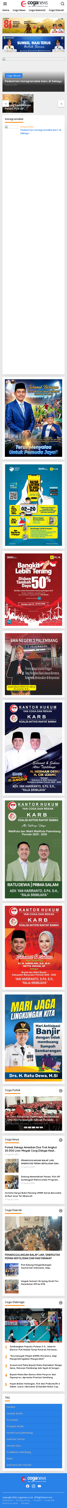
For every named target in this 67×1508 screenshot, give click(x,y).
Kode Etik (49, 1500)
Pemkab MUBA (15, 1413)
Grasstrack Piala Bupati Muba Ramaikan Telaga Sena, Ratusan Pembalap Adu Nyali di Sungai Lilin (36, 1366)
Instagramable (27, 126)
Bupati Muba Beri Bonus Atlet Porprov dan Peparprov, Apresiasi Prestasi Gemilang (33, 1376)
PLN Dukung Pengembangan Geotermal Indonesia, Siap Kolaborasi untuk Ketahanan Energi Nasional (40, 1266)
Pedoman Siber (10, 1503)
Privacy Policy (23, 1500)
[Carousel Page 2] (29, 1127)
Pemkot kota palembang (20, 1432)
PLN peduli (12, 1419)
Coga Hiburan (14, 75)
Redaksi (25, 1503)
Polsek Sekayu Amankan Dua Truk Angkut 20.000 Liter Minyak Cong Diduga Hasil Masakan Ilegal (31, 1149)
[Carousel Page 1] (25, 1127)
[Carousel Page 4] (37, 1127)
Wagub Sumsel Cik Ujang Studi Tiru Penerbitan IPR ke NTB (40, 1282)
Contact (37, 1500)
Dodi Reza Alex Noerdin (19, 1464)
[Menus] (5, 4)
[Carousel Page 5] (41, 1127)
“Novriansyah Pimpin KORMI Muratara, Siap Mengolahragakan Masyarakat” (33, 1357)
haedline (11, 1406)
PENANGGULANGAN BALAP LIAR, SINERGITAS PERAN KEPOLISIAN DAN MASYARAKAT (39, 1162)
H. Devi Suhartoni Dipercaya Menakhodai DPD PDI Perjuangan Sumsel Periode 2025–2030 (33, 1118)
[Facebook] (28, 1486)
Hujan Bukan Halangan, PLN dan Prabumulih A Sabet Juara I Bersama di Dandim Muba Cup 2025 (35, 1385)
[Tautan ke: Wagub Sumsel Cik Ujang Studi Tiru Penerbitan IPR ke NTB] (12, 1286)
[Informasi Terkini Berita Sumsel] (34, 3)
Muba (10, 1458)
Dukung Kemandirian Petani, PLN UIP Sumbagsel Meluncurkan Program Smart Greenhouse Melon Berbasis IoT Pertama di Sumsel (18, 107)
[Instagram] (33, 1486)
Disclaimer (7, 1500)
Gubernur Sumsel (16, 1439)
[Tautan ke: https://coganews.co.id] (61, 1091)
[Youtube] (39, 1486)
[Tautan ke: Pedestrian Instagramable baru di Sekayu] (11, 248)
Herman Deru (14, 1445)
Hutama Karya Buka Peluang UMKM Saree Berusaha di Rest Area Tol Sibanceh (33, 1194)
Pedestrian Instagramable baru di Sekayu (33, 81)
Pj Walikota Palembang (19, 1452)
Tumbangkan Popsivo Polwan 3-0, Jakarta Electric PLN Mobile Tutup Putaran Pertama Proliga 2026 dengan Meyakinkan (33, 1348)
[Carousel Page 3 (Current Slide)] (33, 1127)
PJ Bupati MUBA (15, 1426)
